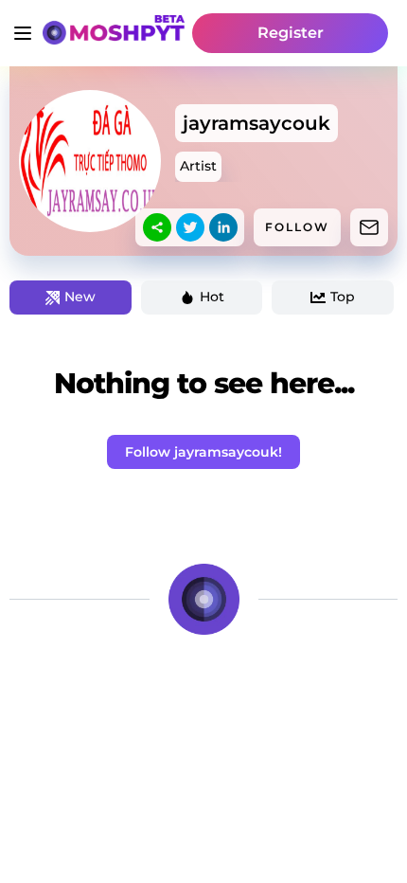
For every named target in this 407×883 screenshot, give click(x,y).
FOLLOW (297, 227)
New (80, 296)
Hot (212, 296)
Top (342, 296)
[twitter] (190, 227)
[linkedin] (223, 227)
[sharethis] (157, 227)
